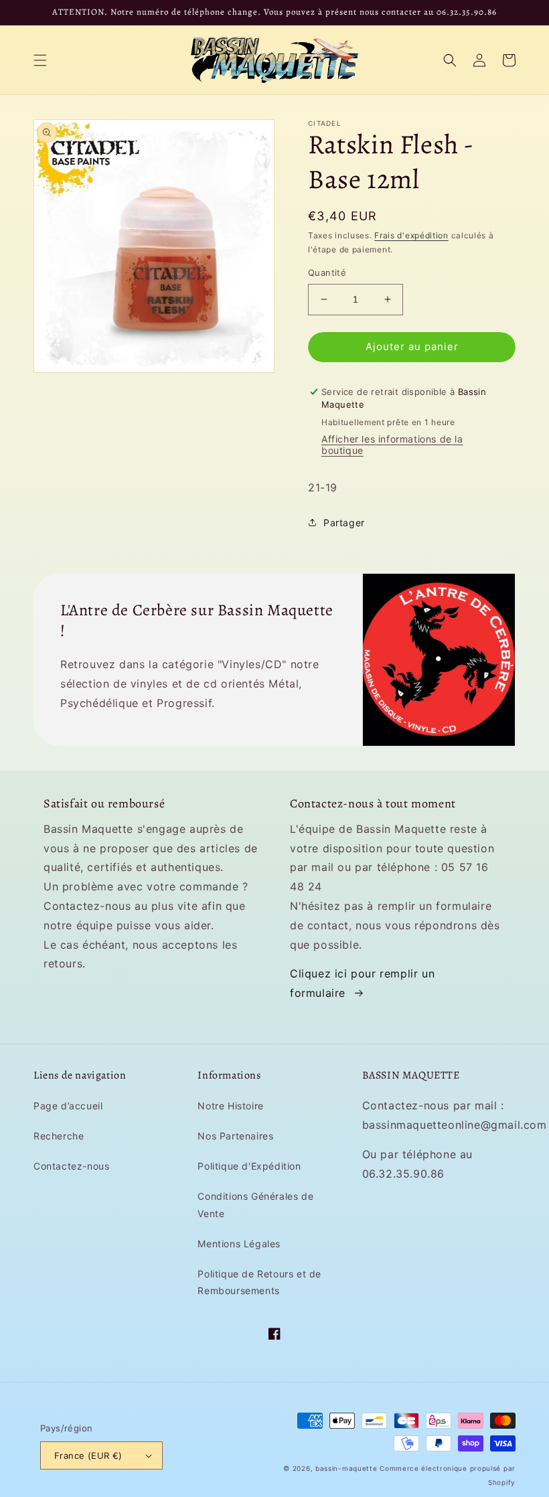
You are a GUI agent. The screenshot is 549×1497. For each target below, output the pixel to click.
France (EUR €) (88, 1455)
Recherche (58, 1135)
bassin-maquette (346, 1468)
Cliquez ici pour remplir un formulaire (362, 983)
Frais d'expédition (411, 235)
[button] (40, 60)
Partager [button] (344, 522)
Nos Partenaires (235, 1135)
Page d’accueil (67, 1105)
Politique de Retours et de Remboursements (259, 1282)
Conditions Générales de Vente (255, 1204)
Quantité (327, 272)
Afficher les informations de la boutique (392, 444)
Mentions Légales (239, 1243)
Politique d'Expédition (249, 1166)
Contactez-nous (71, 1166)
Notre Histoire (230, 1105)
